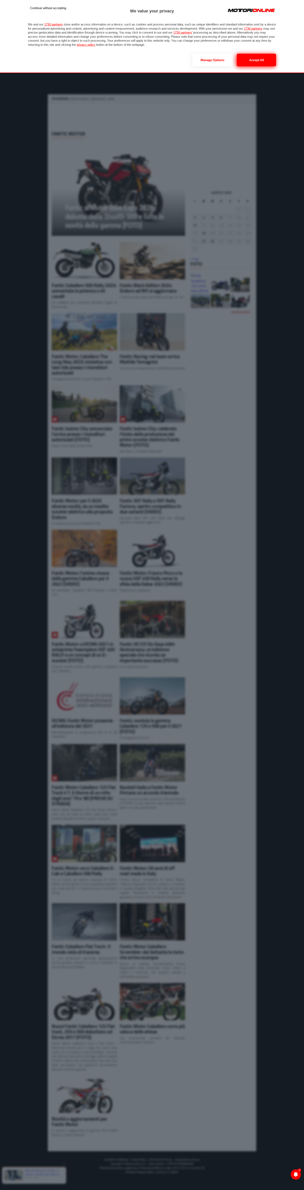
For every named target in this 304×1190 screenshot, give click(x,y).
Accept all (256, 60)
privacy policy (86, 44)
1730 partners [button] (53, 24)
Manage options (212, 60)
